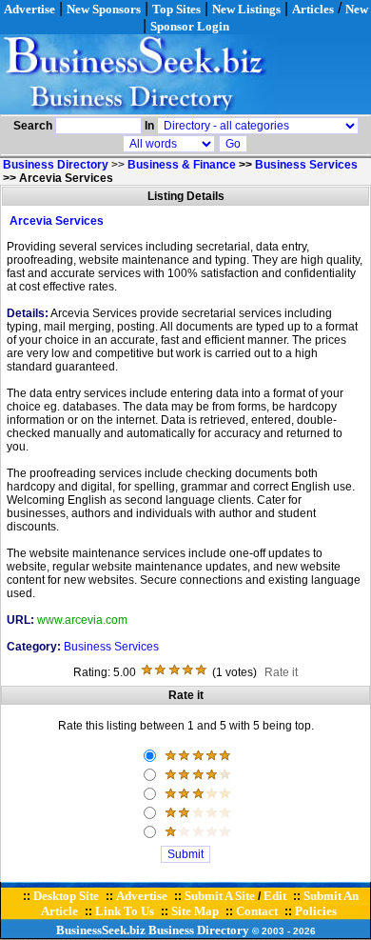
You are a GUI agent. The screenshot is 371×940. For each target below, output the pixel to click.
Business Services (306, 164)
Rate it (281, 672)
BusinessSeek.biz (101, 930)
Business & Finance (181, 164)
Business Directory (198, 930)
